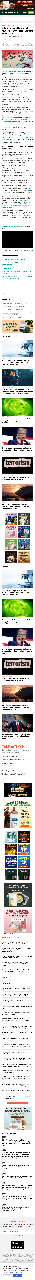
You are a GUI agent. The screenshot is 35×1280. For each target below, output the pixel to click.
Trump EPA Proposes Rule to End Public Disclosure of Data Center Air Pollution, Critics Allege (17, 1027)
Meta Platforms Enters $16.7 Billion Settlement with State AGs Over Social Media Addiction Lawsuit (15, 963)
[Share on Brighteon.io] (6, 40)
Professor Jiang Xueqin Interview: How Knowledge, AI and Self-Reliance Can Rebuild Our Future (17, 1198)
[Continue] (31, 1232)
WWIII (8, 47)
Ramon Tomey (12, 36)
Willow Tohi (11, 387)
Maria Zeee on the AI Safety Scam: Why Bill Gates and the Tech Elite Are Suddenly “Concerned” (16, 1065)
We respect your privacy (17, 1235)
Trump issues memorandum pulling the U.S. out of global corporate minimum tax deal (17, 450)
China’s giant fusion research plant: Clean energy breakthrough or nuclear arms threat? (17, 421)
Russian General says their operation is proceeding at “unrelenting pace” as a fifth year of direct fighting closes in (16, 950)
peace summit (23, 44)
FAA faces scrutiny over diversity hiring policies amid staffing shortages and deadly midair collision (16, 506)
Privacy (10, 1255)
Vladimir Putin (23, 45)
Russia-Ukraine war (10, 45)
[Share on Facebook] (8, 40)
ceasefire (15, 43)
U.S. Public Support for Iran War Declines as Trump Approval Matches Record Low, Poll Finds (16, 1059)
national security (15, 44)
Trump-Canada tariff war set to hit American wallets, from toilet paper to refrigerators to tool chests (16, 1046)
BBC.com (4, 290)
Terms (14, 1255)
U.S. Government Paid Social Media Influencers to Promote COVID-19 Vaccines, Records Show (16, 1039)
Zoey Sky (11, 475)
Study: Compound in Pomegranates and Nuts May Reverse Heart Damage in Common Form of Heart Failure (16, 1078)
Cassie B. (11, 358)
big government (9, 43)
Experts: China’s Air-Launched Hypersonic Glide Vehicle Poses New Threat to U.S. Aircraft (16, 995)
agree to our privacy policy (14, 1272)
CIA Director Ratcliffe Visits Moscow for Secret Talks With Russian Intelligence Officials (16, 943)
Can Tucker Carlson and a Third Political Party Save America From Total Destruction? (17, 1177)
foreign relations (11, 25)
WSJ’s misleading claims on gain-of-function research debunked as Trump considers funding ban (16, 362)
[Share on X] (11, 40)
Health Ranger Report (9, 1133)
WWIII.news (12, 222)
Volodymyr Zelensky (9, 317)
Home (3, 25)
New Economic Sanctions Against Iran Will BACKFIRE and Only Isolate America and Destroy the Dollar (16, 1209)
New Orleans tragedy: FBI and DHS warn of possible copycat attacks (17, 478)
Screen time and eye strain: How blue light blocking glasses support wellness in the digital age (17, 1085)
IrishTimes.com (6, 287)
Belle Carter (11, 502)
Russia (3, 45)
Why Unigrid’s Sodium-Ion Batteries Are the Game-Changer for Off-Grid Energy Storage (17, 970)
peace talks (30, 44)
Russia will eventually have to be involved (13, 71)
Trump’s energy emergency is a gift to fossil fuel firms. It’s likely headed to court (16, 737)
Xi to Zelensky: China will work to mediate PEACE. (15, 259)
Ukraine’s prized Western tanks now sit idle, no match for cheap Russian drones (15, 1001)
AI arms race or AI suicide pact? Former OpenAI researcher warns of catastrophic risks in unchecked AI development (17, 391)
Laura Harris (12, 445)
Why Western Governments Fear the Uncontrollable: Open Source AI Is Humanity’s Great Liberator (15, 1020)
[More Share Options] (14, 40)
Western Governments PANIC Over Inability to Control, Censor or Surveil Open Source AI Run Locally (17, 1167)
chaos (20, 43)
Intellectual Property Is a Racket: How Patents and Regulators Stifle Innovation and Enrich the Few (17, 1033)
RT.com (4, 284)
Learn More (8, 1275)
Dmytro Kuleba (25, 43)
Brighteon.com (6, 293)
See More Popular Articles (17, 1103)
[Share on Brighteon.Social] (3, 40)
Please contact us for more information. (12, 776)
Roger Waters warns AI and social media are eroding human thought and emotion (17, 956)
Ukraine (17, 45)
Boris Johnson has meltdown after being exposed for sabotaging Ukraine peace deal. (17, 205)
